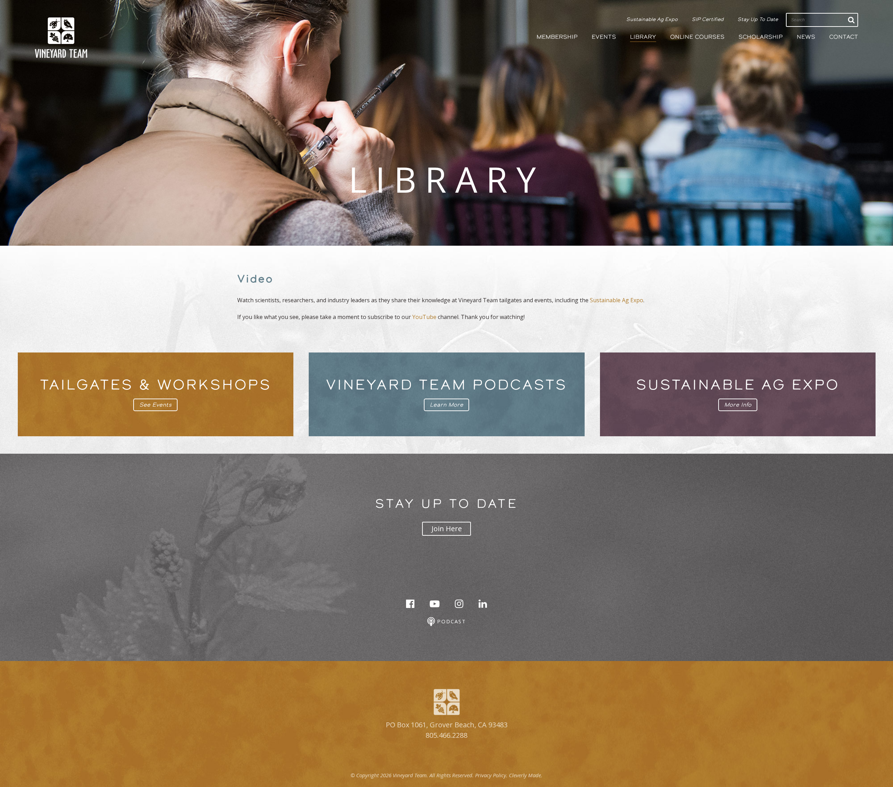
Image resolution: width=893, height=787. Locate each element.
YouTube (424, 317)
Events (604, 36)
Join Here (447, 528)
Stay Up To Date (757, 19)
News (806, 36)
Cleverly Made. (525, 775)
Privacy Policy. (491, 775)
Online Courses (697, 36)
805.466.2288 (446, 735)
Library (643, 36)
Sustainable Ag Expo (652, 19)
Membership (557, 36)
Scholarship (760, 36)
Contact (843, 36)
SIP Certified (707, 19)
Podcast (450, 621)
